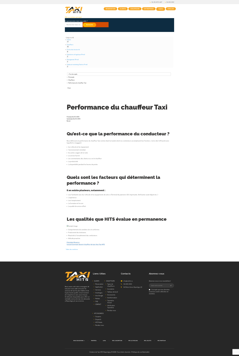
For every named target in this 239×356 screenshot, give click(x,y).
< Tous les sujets (72, 74)
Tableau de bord (112, 292)
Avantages (98, 293)
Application (99, 287)
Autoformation (112, 298)
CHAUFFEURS (110, 281)
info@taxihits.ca (128, 281)
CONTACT (98, 304)
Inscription (110, 289)
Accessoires (111, 295)
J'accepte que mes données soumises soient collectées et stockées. (159, 292)
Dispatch (98, 319)
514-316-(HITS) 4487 (157, 2)
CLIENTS (96, 281)
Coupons (98, 316)
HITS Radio (98, 322)
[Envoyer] (171, 285)
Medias (97, 298)
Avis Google (99, 296)
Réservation (99, 284)
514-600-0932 (170, 2)
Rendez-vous (111, 310)
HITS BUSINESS (99, 313)
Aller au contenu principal (73, 17)
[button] (69, 88)
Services (98, 290)
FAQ (96, 301)
